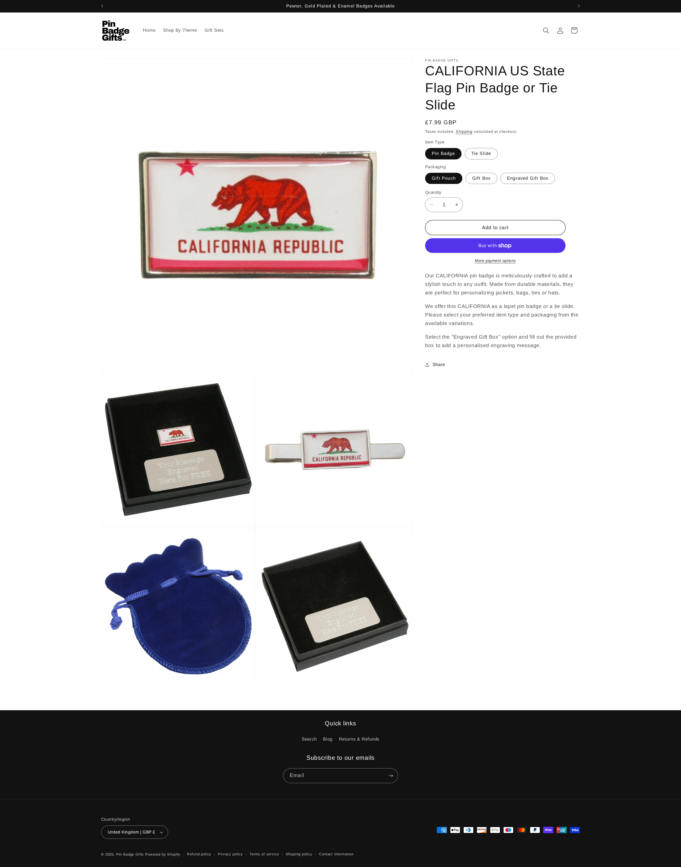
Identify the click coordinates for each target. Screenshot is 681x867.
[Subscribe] (391, 775)
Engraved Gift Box (527, 178)
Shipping (464, 131)
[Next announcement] (579, 6)
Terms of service (264, 854)
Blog (328, 739)
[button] (546, 30)
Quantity (433, 192)
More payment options (495, 260)
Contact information (336, 854)
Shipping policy (299, 854)
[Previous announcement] (102, 6)
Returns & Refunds (359, 739)
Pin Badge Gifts (130, 854)
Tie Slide (481, 153)
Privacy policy (230, 854)
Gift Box (481, 178)
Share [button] (439, 364)
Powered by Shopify (162, 854)
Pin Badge (443, 153)
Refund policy (199, 854)
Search (309, 739)
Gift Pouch (444, 178)
